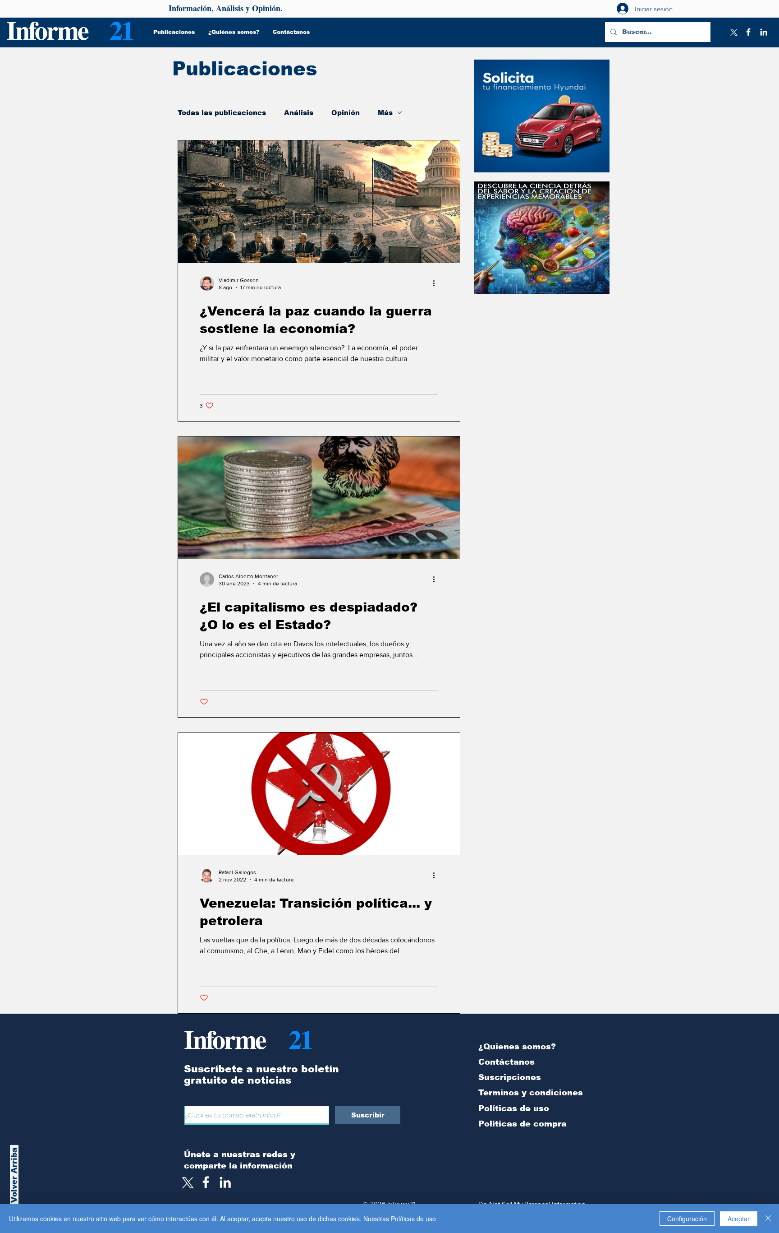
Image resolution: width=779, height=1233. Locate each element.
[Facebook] (748, 32)
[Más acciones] (436, 283)
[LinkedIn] (764, 32)
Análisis (298, 112)
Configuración (687, 1218)
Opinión (345, 112)
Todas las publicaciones (222, 112)
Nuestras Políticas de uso (399, 1218)
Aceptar (739, 1218)
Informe (47, 29)
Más (385, 112)
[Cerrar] (768, 1218)
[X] (733, 32)
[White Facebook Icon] (206, 1182)
